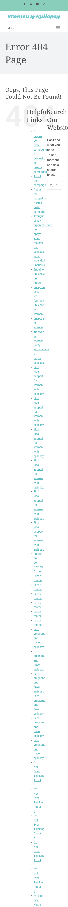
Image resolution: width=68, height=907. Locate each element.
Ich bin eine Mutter (38, 900)
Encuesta (39, 265)
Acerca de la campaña (39, 207)
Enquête (39, 269)
